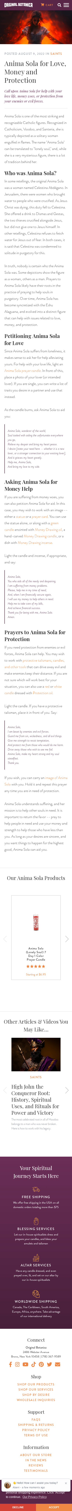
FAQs (36, 1419)
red (47, 686)
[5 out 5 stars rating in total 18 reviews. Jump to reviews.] (36, 966)
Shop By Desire (36, 1395)
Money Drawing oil (48, 529)
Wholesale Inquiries (36, 1400)
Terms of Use (36, 1435)
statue (20, 516)
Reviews (36, 1465)
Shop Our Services (35, 1389)
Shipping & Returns (36, 1425)
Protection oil (42, 693)
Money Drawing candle (40, 536)
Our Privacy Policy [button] (35, 1497)
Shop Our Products (35, 1384)
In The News (36, 1460)
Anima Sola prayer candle (22, 370)
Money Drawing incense (35, 542)
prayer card (40, 516)
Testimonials (36, 1471)
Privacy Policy (36, 1430)
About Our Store (36, 1455)
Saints (56, 54)
